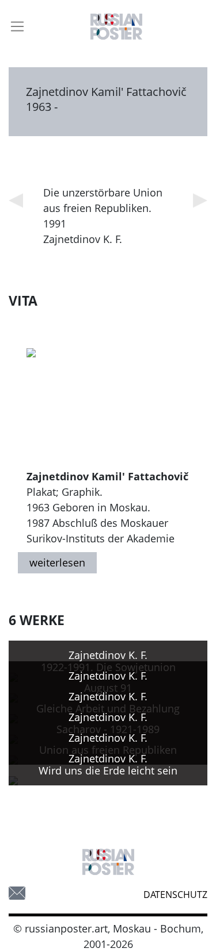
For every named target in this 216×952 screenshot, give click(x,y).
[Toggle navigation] (17, 26)
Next (200, 200)
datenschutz (175, 894)
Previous (16, 200)
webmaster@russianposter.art (17, 893)
